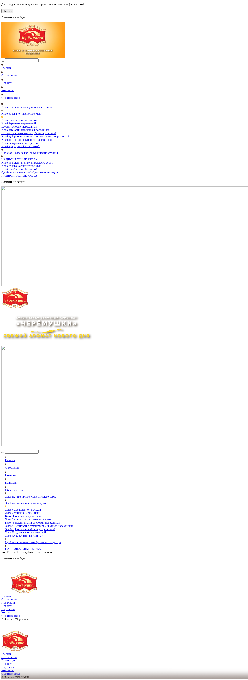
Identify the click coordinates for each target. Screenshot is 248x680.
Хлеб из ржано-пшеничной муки (21, 113)
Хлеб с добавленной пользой (19, 120)
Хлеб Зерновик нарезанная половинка (25, 129)
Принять (7, 11)
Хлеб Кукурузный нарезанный (20, 146)
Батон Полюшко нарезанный (19, 126)
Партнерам (8, 609)
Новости (6, 82)
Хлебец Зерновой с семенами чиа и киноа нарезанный (35, 136)
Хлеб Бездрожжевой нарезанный (21, 143)
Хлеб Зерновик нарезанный (18, 123)
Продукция (8, 602)
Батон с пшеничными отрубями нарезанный (28, 133)
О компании (9, 75)
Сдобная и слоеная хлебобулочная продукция (29, 152)
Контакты (7, 90)
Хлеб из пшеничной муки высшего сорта (27, 107)
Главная (6, 67)
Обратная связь (10, 97)
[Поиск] (2, 61)
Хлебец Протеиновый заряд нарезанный (26, 139)
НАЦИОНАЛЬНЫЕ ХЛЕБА (19, 159)
